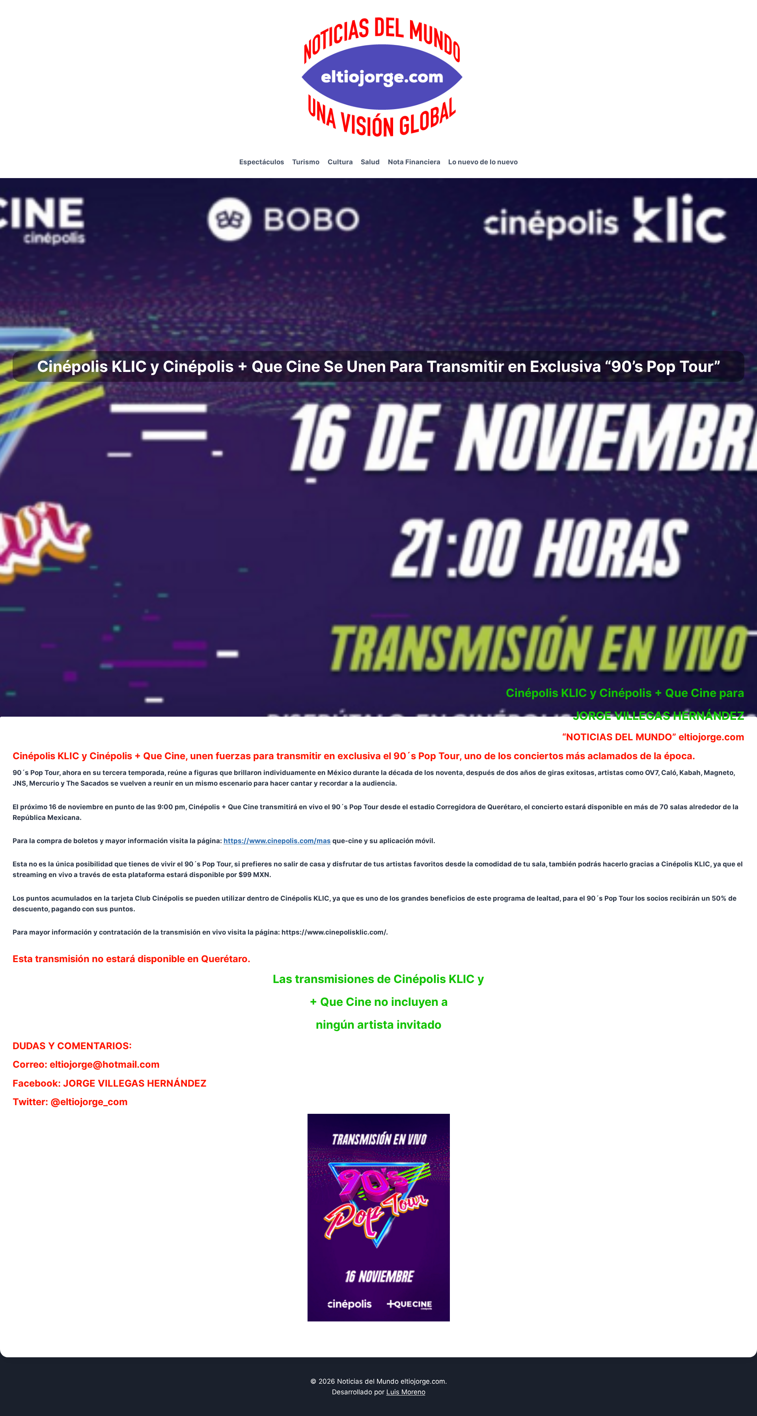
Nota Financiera (414, 162)
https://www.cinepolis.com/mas (277, 841)
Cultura (340, 162)
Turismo (305, 162)
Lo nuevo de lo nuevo (483, 162)
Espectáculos (261, 162)
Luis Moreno (405, 1392)
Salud (370, 162)
